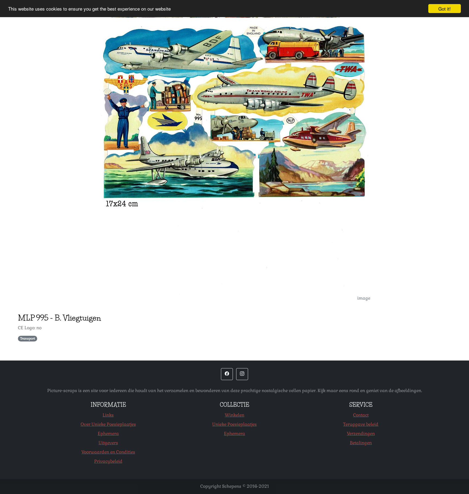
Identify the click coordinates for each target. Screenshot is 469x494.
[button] (227, 374)
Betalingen (361, 443)
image (363, 298)
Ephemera (108, 433)
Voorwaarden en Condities (108, 452)
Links (108, 415)
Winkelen (234, 415)
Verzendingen (361, 433)
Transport (27, 338)
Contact (361, 415)
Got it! (444, 8)
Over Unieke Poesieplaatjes (108, 424)
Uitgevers (108, 443)
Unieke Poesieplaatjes (234, 424)
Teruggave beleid (360, 424)
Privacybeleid (108, 461)
